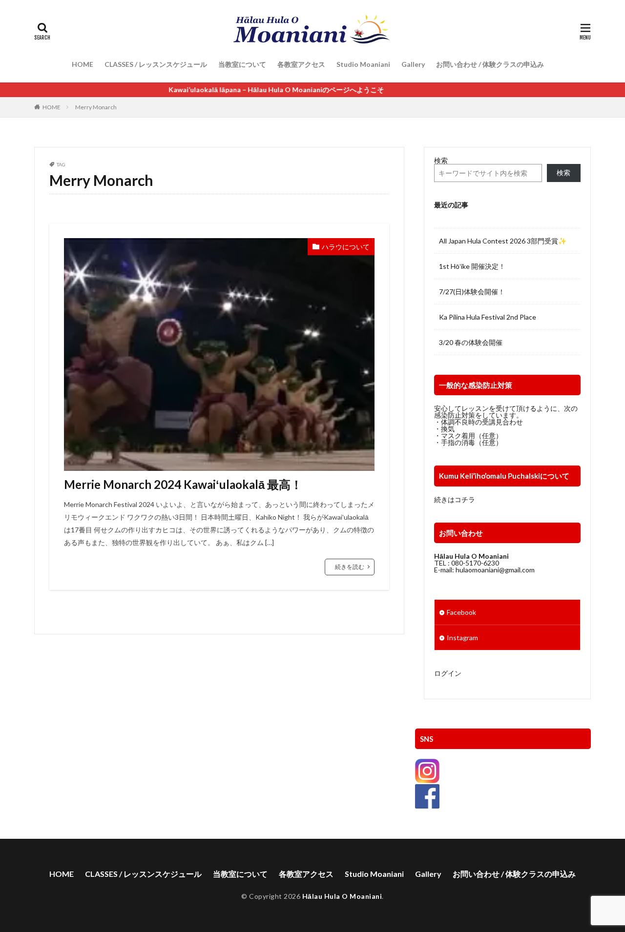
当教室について (242, 64)
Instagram (462, 637)
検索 (441, 160)
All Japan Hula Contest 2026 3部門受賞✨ (502, 241)
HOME (82, 64)
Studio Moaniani (363, 64)
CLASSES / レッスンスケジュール (155, 64)
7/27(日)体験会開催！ (472, 291)
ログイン (447, 673)
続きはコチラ (454, 499)
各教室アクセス (301, 64)
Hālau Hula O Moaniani (342, 896)
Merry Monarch (96, 107)
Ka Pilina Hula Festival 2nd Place (487, 317)
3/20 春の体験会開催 (470, 342)
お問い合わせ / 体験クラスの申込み (490, 64)
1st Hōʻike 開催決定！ (472, 266)
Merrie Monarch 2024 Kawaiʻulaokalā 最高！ (183, 484)
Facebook (461, 612)
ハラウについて (346, 247)
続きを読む (349, 566)
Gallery (413, 64)
